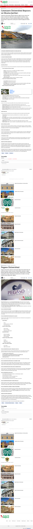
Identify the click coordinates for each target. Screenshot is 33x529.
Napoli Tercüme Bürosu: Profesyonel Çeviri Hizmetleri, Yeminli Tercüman (11, 6)
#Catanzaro (11, 153)
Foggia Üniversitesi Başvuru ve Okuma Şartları (21, 183)
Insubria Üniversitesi (17, 199)
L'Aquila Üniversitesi (17, 207)
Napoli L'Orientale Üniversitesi (19, 240)
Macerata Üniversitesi (18, 465)
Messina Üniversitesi (17, 224)
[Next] (32, 6)
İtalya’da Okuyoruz (4, 8)
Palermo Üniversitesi (18, 506)
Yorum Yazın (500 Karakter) (5, 162)
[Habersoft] (29, 528)
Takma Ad (2, 407)
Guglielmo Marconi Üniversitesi (19, 191)
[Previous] (30, 6)
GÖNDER (30, 169)
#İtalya (3, 153)
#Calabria (6, 153)
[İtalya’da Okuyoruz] (4, 516)
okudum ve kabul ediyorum (9, 169)
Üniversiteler (8, 8)
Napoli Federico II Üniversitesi (19, 232)
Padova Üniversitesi (17, 248)
